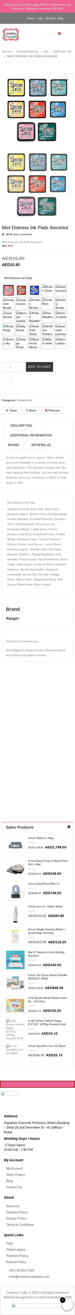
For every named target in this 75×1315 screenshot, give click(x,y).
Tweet (13, 410)
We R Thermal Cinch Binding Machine (46, 954)
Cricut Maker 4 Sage (41, 837)
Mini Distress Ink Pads (18, 278)
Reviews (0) (41, 445)
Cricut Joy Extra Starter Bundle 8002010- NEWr (47, 976)
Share (32, 410)
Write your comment (19, 234)
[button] (7, 18)
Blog (60, 18)
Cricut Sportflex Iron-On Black (47, 1045)
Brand (13, 445)
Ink (45, 51)
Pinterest (54, 410)
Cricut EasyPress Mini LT (44, 883)
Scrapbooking (27, 51)
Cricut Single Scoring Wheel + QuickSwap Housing (47, 931)
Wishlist (50, 18)
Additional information (30, 435)
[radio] (8, 290)
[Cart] (58, 35)
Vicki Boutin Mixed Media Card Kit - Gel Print (47, 999)
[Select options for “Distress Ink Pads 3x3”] (11, 732)
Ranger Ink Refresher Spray (11, 780)
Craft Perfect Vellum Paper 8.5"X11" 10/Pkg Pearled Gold (47, 1022)
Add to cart (39, 366)
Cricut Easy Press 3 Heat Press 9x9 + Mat (48, 862)
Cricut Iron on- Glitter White (45, 906)
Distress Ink (62, 51)
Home (30, 18)
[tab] (19, 426)
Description (20, 425)
